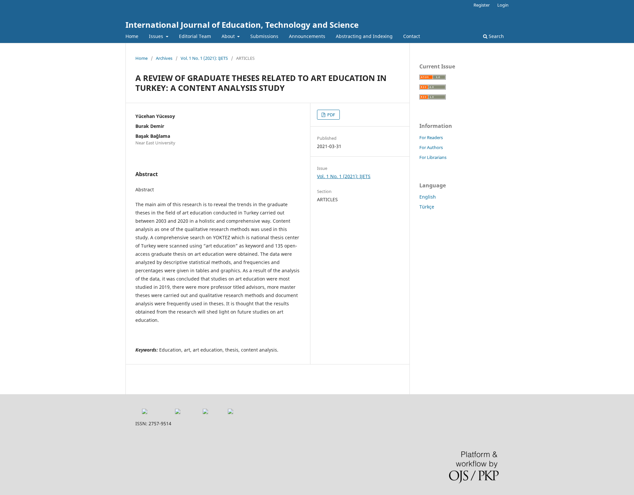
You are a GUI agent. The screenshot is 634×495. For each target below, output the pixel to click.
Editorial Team (195, 36)
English (427, 197)
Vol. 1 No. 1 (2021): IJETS (204, 58)
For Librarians (432, 157)
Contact (411, 36)
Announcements (307, 36)
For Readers (431, 137)
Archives (164, 58)
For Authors (431, 147)
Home (131, 36)
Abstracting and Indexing (364, 36)
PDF (330, 115)
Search (495, 36)
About (229, 36)
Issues (156, 36)
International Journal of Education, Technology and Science (242, 24)
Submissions (264, 36)
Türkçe (426, 207)
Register (482, 5)
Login (503, 5)
